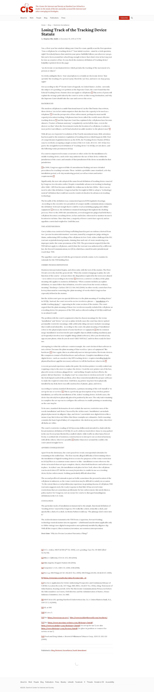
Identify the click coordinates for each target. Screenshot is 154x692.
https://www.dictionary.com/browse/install (59, 628)
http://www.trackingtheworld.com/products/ (88, 618)
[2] (42, 558)
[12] (42, 623)
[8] (42, 600)
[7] (42, 583)
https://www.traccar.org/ (58, 618)
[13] (42, 636)
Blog (53, 650)
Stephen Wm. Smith (51, 39)
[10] (42, 612)
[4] (42, 568)
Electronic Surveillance (63, 650)
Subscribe (124, 18)
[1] (42, 550)
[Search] (132, 18)
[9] (42, 607)
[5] (42, 573)
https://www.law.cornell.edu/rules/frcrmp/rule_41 (65, 578)
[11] (42, 618)
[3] (42, 563)
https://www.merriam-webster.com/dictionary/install (70, 623)
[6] (42, 578)
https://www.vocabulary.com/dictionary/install (60, 625)
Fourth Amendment (79, 650)
